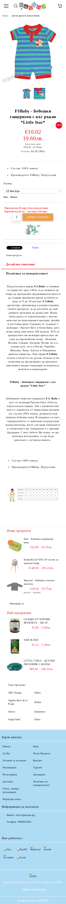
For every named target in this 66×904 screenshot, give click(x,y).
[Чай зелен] (15, 646)
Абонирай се (17, 603)
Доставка (8, 781)
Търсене (37, 767)
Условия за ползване (14, 760)
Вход (36, 746)
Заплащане (39, 774)
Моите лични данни (34, 889)
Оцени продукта (14, 255)
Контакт (37, 760)
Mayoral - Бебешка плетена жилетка (39, 582)
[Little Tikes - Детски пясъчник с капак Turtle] (15, 667)
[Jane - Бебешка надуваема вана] (15, 545)
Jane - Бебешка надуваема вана (38, 541)
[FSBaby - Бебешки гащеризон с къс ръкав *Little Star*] (33, 82)
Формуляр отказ (12, 799)
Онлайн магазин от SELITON (33, 900)
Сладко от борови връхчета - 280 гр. (37, 621)
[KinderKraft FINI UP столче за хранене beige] (15, 566)
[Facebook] (6, 829)
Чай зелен (31, 640)
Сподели (15, 248)
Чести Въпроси (41, 753)
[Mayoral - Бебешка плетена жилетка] (15, 587)
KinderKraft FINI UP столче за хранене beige (41, 561)
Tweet (35, 247)
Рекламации (10, 767)
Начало (5, 16)
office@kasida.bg (25, 815)
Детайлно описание (20, 264)
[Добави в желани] (57, 208)
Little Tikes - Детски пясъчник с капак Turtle (39, 662)
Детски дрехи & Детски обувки (26, 16)
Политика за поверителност (27, 273)
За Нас (6, 753)
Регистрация (10, 774)
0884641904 (24, 822)
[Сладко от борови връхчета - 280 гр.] (15, 625)
